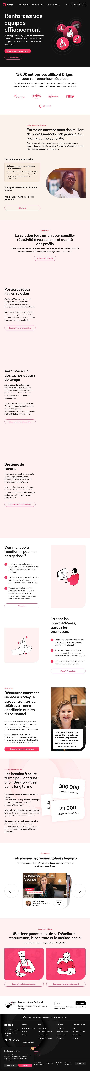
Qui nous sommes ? (28, 1028)
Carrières (25, 1032)
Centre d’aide (77, 1035)
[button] (53, 4)
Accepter (25, 1065)
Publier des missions (63, 1032)
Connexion (60, 1038)
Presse (24, 1035)
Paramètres (10, 1065)
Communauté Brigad (79, 1032)
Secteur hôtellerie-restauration (24, 984)
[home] (8, 4)
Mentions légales (59, 1063)
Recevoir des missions (45, 1032)
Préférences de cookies (68, 1063)
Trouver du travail (23, 4)
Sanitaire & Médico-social (10, 1034)
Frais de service (43, 1035)
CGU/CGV (49, 1063)
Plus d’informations (68, 671)
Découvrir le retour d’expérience (22, 749)
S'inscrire (22, 606)
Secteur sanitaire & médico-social (66, 984)
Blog (74, 1028)
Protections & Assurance (45, 1038)
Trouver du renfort (38, 4)
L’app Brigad (42, 1028)
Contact (75, 1038)
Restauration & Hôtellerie (12, 1030)
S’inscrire (22, 208)
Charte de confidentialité (38, 1063)
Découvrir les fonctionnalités (20, 328)
